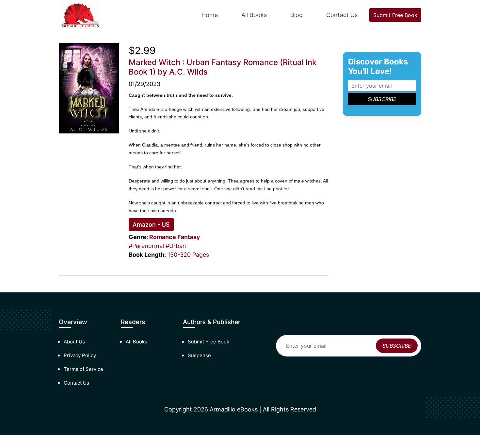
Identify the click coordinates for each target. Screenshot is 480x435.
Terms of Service (83, 369)
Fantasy (188, 237)
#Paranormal (146, 245)
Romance (162, 237)
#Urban (176, 245)
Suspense (199, 355)
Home (209, 14)
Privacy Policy (80, 355)
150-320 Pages (188, 254)
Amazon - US (151, 224)
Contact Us (342, 14)
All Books (254, 14)
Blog (296, 14)
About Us (74, 342)
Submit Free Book (395, 15)
